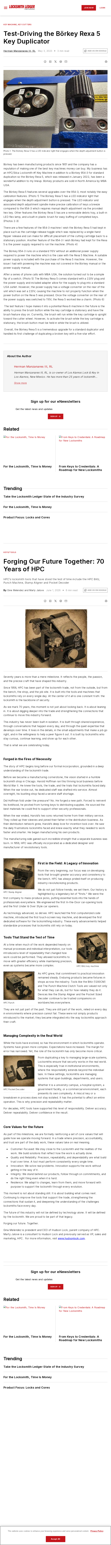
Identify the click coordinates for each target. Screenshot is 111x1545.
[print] (106, 61)
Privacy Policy (96, 1531)
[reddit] (60, 61)
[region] (55, 1535)
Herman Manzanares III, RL (19, 50)
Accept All (55, 1539)
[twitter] (55, 61)
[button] (5, 8)
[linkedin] (50, 61)
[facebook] (45, 61)
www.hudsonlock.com (71, 1238)
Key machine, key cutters (17, 24)
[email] (65, 61)
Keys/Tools (9, 552)
